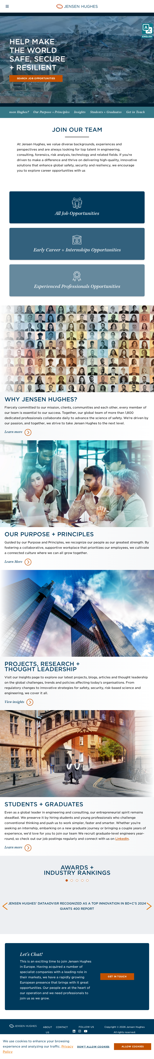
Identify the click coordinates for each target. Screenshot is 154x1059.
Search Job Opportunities (36, 78)
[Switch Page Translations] (147, 28)
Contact (62, 1027)
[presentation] (5, 906)
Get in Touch (117, 976)
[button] (66, 880)
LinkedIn (122, 839)
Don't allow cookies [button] (93, 1046)
